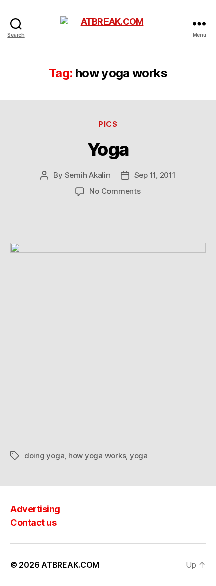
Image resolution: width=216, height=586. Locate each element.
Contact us (33, 522)
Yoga (108, 149)
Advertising (35, 509)
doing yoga (44, 455)
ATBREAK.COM (70, 565)
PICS (107, 124)
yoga (139, 455)
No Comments (114, 191)
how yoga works (97, 455)
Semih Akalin (88, 175)
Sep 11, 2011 (155, 175)
